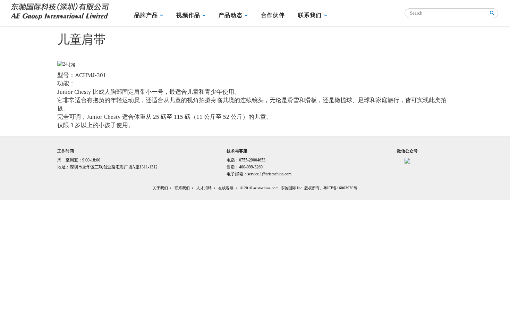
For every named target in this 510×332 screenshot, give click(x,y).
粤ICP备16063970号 (340, 188)
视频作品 (188, 15)
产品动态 (231, 15)
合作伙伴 (273, 15)
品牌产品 (146, 15)
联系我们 (310, 15)
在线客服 (225, 188)
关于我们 (160, 188)
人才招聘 (204, 188)
